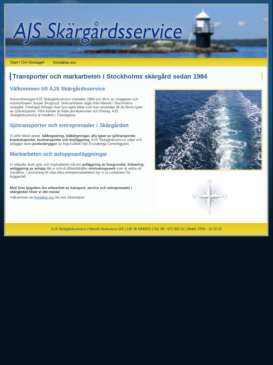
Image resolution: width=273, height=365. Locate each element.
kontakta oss (44, 197)
